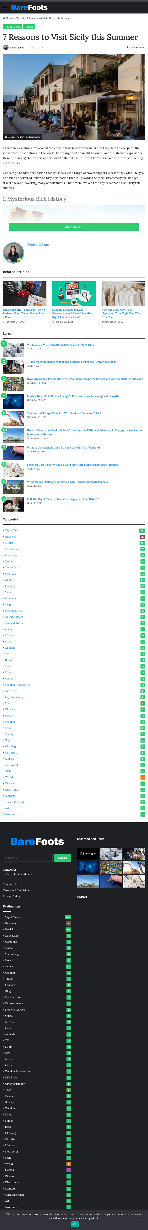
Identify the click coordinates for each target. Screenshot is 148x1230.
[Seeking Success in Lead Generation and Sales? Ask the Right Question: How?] (74, 293)
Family (9, 734)
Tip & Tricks (12, 26)
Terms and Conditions (16, 890)
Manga (9, 758)
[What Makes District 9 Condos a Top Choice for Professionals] (13, 487)
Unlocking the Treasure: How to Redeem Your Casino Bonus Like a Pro (24, 313)
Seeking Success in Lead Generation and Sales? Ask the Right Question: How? (71, 313)
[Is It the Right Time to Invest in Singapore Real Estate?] (13, 504)
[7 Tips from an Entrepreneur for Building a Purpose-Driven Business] (13, 367)
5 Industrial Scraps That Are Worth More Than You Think (64, 413)
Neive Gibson (17, 47)
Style (8, 740)
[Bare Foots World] (29, 7)
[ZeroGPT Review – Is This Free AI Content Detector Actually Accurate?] (88, 854)
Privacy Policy (11, 896)
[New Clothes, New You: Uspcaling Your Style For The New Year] (123, 293)
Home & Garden (15, 623)
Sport (8, 660)
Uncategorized (14, 802)
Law (7, 666)
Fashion (10, 721)
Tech (8, 703)
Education (11, 549)
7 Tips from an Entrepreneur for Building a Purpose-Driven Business (71, 361)
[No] (143, 1220)
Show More (73, 226)
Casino (9, 678)
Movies (9, 635)
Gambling (11, 555)
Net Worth (11, 765)
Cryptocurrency (15, 697)
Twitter (82, 897)
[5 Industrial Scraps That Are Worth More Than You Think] (13, 418)
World (9, 777)
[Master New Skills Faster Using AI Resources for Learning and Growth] (13, 401)
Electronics (12, 789)
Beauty (9, 715)
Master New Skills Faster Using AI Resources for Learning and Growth (73, 396)
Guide (9, 629)
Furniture (11, 752)
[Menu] (5, 8)
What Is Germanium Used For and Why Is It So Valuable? (63, 447)
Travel (20, 18)
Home (9, 18)
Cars (8, 641)
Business (10, 536)
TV (7, 654)
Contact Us (10, 884)
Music (9, 672)
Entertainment (14, 617)
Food (8, 728)
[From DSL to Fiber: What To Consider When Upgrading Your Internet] (13, 470)
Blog (8, 604)
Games (9, 1170)
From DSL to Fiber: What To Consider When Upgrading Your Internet (72, 464)
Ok (75, 1224)
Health (9, 543)
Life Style (11, 691)
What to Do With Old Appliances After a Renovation (60, 344)
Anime (9, 580)
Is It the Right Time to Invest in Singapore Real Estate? (63, 499)
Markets (10, 796)
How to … (11, 573)
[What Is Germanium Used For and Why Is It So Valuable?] (13, 453)
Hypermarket (13, 610)
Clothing (10, 746)
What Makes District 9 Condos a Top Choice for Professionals (67, 482)
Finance (10, 709)
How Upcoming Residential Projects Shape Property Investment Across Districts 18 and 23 (85, 379)
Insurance (11, 814)
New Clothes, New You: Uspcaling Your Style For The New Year (121, 313)
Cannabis (10, 598)
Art (7, 808)
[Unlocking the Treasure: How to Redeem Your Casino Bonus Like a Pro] (24, 293)
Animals (10, 647)
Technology (12, 567)
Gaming (10, 586)
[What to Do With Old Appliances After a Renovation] (13, 350)
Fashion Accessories (17, 684)
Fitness (9, 783)
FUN (8, 771)
